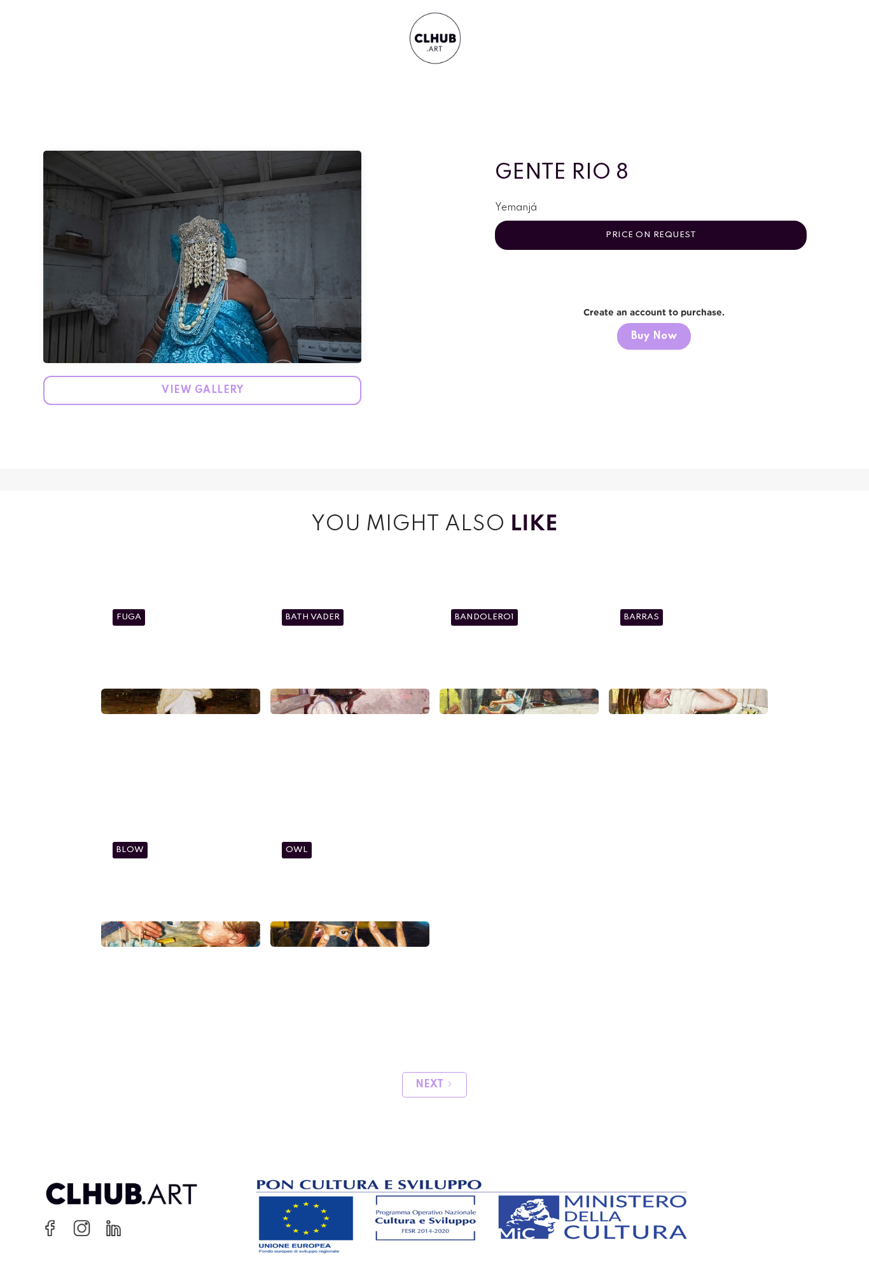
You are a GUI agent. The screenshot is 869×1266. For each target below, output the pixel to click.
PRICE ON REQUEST (651, 235)
